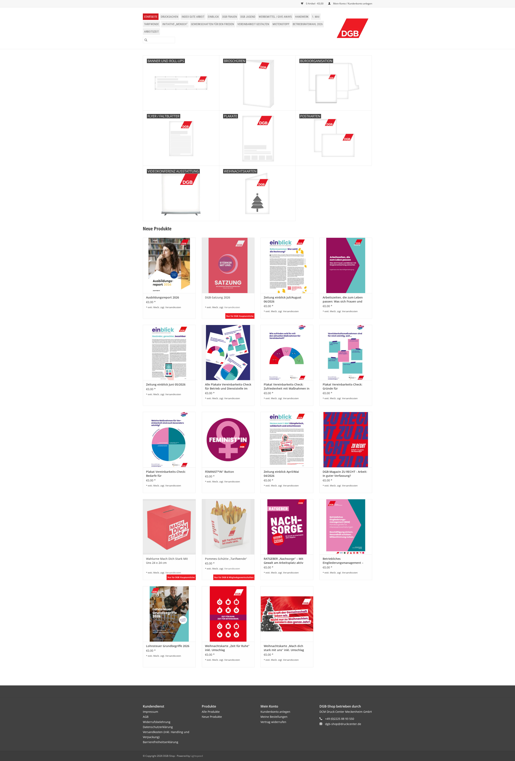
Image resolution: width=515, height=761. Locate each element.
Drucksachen (169, 16)
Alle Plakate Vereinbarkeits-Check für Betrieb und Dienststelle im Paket (228, 387)
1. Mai (315, 16)
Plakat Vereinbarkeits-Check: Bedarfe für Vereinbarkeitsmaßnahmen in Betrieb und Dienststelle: (166, 474)
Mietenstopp (281, 24)
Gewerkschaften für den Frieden (212, 24)
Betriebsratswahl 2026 (308, 24)
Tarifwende (151, 24)
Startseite (150, 16)
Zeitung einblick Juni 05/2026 (165, 384)
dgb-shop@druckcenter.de (343, 724)
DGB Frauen (229, 16)
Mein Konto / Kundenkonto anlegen (352, 3)
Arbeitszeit (151, 31)
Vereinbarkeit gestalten (253, 24)
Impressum (150, 712)
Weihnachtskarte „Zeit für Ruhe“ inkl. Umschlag (227, 648)
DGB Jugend (247, 16)
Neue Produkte (212, 717)
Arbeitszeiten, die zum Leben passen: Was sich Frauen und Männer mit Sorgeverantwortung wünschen (345, 299)
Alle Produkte (211, 712)
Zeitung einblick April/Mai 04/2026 (281, 474)
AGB (145, 717)
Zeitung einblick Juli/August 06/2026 (282, 299)
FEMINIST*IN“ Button (219, 472)
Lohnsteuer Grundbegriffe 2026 (167, 646)
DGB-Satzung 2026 (217, 297)
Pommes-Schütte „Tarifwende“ (226, 559)
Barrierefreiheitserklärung (160, 742)
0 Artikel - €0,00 (314, 3)
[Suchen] (146, 40)
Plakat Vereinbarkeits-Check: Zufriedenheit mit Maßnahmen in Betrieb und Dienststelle (286, 387)
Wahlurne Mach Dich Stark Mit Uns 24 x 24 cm (167, 561)
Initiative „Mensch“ (174, 24)
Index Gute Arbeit (193, 16)
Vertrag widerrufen (273, 722)
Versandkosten (173, 307)
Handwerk (302, 16)
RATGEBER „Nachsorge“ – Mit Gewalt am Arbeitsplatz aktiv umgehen (283, 561)
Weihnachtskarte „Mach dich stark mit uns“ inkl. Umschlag (284, 648)
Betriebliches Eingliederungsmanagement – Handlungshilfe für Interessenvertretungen (343, 561)
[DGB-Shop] (352, 28)
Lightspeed (197, 756)
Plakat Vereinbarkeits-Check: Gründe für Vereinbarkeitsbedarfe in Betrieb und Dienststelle (345, 387)
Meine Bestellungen (274, 717)
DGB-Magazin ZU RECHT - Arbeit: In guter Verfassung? (345, 474)
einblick (213, 16)
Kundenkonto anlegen (275, 712)
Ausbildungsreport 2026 (162, 297)
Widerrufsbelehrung (156, 722)
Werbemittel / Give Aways (275, 16)
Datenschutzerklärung (158, 727)
